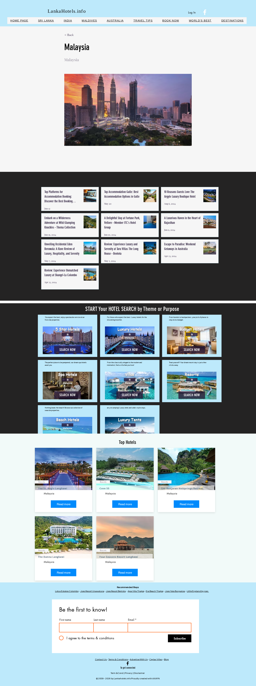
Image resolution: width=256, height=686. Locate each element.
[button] (170, 20)
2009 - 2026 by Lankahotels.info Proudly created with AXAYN (129, 678)
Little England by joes (198, 591)
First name (65, 620)
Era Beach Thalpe (154, 591)
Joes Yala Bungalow (175, 591)
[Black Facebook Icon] (127, 663)
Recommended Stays (128, 587)
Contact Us (101, 659)
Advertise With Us (139, 659)
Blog (166, 659)
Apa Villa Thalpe (136, 591)
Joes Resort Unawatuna (92, 591)
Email (131, 620)
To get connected (127, 667)
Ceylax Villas (155, 659)
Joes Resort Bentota (116, 591)
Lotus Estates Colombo (67, 591)
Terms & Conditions (118, 659)
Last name (99, 620)
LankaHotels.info (67, 11)
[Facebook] (204, 12)
